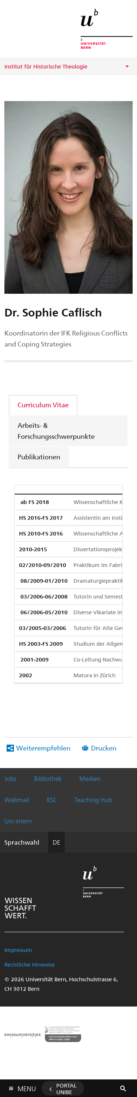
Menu (27, 1087)
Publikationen (39, 456)
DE (56, 842)
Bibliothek (48, 778)
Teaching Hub (93, 800)
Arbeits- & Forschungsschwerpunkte (56, 430)
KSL (52, 800)
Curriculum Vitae (43, 404)
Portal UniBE (66, 1089)
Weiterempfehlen (43, 747)
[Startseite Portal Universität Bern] (107, 29)
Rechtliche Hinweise (29, 964)
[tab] (43, 404)
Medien (89, 778)
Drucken (104, 747)
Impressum (18, 949)
